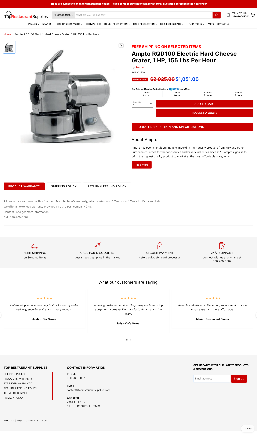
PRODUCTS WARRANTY (18, 378)
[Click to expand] (121, 45)
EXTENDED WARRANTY (18, 383)
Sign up (239, 379)
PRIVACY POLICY (14, 397)
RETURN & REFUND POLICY (107, 186)
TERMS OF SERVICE (16, 393)
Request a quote (204, 112)
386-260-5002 (76, 377)
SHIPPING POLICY (64, 186)
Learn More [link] (185, 89)
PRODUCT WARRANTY (24, 186)
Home (7, 34)
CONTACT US (32, 420)
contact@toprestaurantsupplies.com (88, 390)
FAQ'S (19, 420)
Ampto (139, 67)
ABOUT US (9, 420)
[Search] (217, 15)
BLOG (44, 420)
